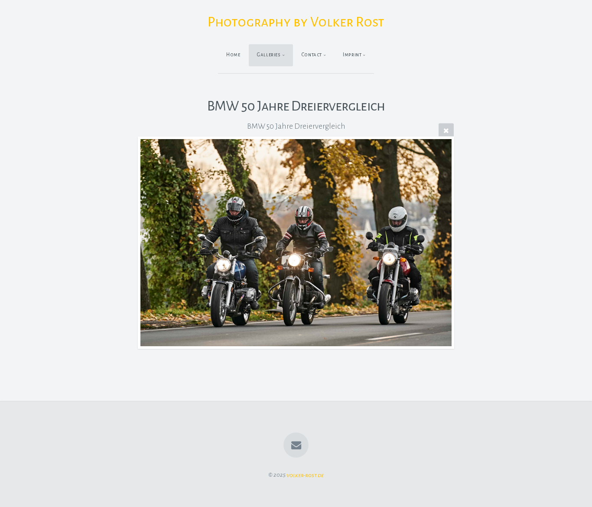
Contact (312, 55)
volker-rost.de (305, 474)
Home (233, 55)
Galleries (269, 55)
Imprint (352, 55)
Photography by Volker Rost (296, 22)
